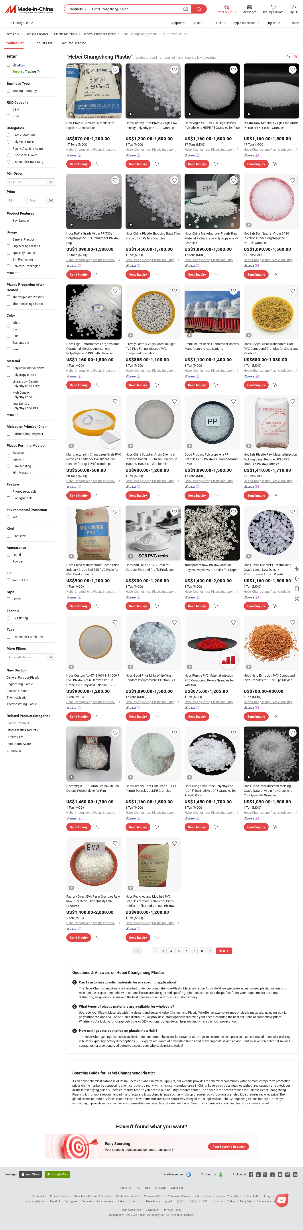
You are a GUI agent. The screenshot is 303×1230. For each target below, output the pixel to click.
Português (71, 1201)
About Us (125, 1187)
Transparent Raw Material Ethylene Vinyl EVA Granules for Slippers (212, 567)
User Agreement (131, 1209)
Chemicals (14, 750)
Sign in (294, 12)
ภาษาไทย (217, 1201)
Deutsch (137, 1201)
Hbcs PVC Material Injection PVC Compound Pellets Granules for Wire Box (209, 680)
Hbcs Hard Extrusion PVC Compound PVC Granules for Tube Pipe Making (269, 677)
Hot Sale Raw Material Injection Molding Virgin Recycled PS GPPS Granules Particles (270, 459)
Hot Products (37, 1196)
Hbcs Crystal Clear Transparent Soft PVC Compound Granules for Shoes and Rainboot (271, 348)
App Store (30, 1174)
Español (55, 1201)
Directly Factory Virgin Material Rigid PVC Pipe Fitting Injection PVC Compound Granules (150, 348)
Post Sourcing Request (228, 1146)
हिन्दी (204, 1201)
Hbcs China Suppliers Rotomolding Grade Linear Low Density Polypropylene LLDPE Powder (267, 569)
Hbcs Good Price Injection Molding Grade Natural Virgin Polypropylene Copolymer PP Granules (268, 790)
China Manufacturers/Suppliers (92, 1196)
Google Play (57, 1174)
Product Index (251, 1196)
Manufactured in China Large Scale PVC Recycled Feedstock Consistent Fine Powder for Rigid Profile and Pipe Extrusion (93, 459)
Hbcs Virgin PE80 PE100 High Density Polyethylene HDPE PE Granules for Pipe (212, 125)
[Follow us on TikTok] (258, 1174)
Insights (269, 1196)
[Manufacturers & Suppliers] (28, 9)
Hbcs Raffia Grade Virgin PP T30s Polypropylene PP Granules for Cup (92, 238)
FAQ (138, 1187)
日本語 (193, 1201)
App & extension (244, 23)
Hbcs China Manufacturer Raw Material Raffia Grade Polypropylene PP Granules (212, 238)
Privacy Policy (172, 1209)
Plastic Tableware (19, 744)
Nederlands (153, 1201)
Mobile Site (176, 1187)
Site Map (160, 1187)
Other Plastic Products (22, 730)
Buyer (197, 23)
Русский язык (105, 1201)
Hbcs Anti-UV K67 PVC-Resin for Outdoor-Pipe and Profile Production (150, 567)
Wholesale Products (128, 1196)
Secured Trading (73, 43)
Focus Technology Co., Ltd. (154, 1214)
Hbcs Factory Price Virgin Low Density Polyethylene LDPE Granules (151, 125)
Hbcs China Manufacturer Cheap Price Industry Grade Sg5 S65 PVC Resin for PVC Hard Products (92, 569)
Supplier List (42, 43)
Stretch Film (15, 737)
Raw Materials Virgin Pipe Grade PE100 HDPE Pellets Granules (271, 125)
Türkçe (231, 1201)
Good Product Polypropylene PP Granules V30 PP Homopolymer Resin (211, 459)
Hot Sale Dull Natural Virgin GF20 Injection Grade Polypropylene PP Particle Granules (266, 238)
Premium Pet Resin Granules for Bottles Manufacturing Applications (212, 346)
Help (219, 23)
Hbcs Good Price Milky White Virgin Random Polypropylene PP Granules (150, 677)
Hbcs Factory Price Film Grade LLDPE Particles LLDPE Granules (151, 788)
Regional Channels (227, 1196)
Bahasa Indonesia (267, 1201)
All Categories (19, 23)
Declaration (152, 1209)
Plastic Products (18, 723)
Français (87, 1201)
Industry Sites (203, 1196)
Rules (295, 23)
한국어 (181, 1201)
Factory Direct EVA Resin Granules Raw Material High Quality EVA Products (93, 901)
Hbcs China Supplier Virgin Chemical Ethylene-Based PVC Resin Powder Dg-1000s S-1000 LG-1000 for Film (152, 459)
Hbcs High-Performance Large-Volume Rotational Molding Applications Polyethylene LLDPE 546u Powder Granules (92, 348)
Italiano (122, 1201)
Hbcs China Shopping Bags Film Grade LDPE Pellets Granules (153, 235)
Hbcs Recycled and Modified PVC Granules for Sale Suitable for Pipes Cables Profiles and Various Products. (150, 901)
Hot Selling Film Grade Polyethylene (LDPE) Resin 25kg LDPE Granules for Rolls (210, 790)
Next (222, 951)
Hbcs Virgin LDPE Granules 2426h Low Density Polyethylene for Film (93, 788)
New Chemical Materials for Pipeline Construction (90, 125)
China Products (59, 1196)
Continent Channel (179, 1196)
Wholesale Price (153, 1196)
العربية (168, 1201)
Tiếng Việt (246, 1201)
